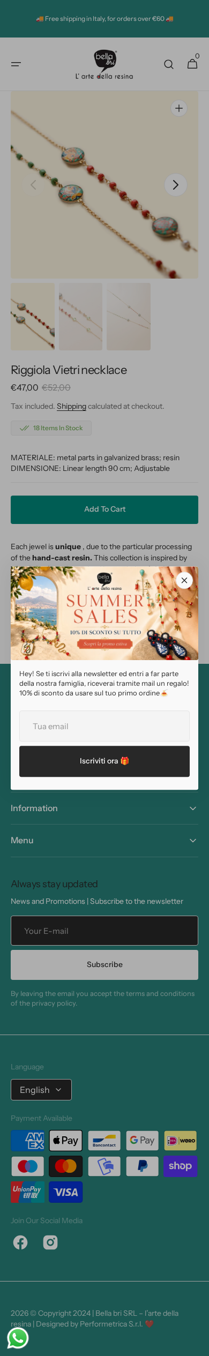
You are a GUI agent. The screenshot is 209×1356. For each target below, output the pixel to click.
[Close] (184, 580)
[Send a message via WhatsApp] (18, 1338)
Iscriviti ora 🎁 (104, 761)
